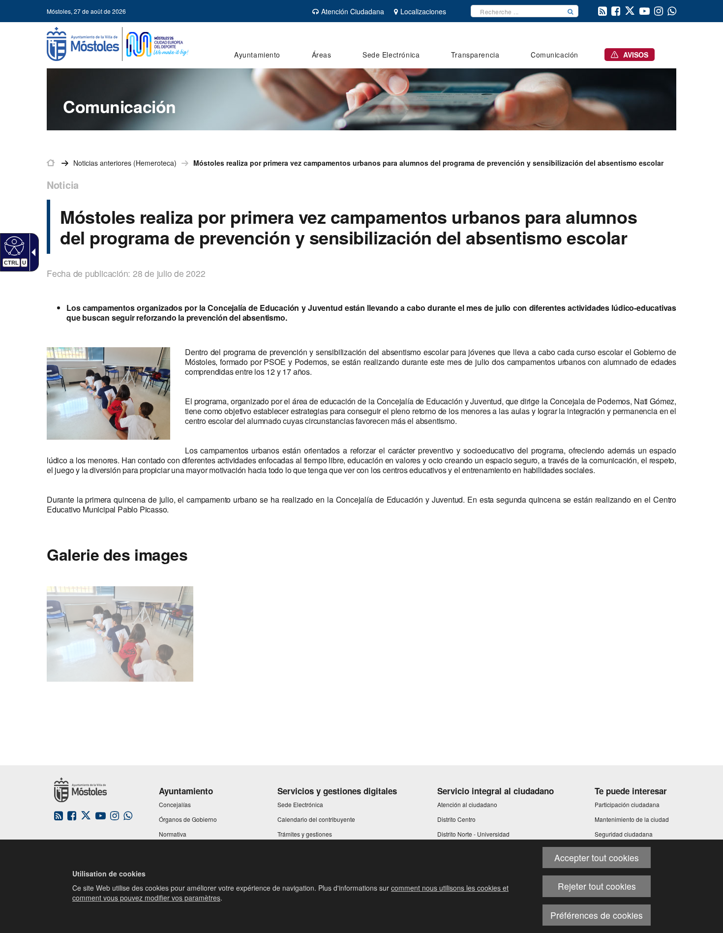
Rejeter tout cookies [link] (597, 886)
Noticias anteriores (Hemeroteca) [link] (125, 163)
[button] (570, 11)
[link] (13, 245)
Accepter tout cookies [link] (596, 857)
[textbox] (517, 11)
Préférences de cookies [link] (596, 915)
